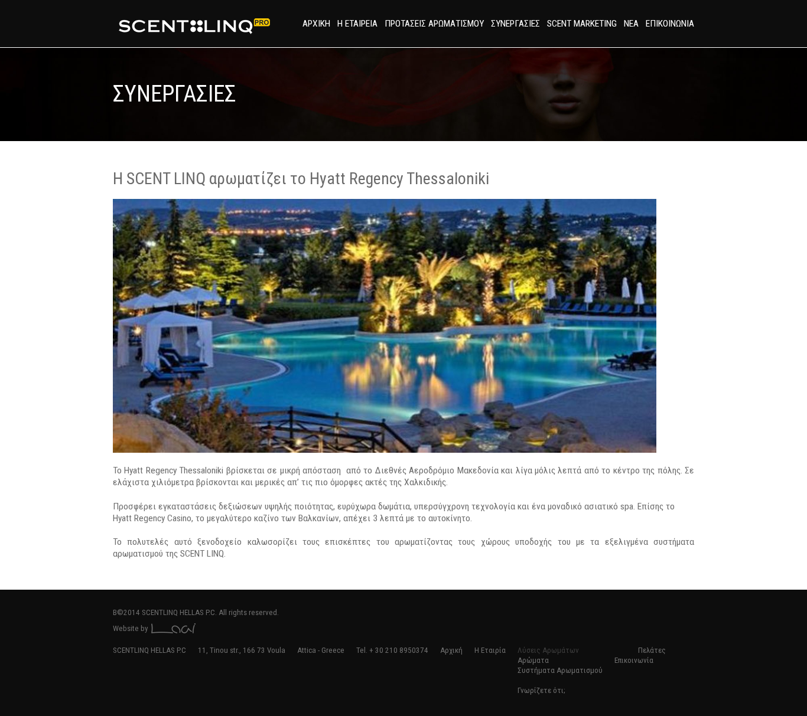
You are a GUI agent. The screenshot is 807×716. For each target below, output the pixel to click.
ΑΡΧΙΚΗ (316, 23)
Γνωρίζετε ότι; (541, 690)
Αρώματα (533, 660)
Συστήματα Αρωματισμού (560, 670)
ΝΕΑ (631, 23)
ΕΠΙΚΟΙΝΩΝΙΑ (670, 23)
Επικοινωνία (633, 660)
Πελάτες (652, 650)
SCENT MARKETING (582, 23)
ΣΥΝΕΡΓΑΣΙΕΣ (515, 23)
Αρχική (451, 650)
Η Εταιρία (490, 650)
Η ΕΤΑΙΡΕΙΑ (357, 23)
